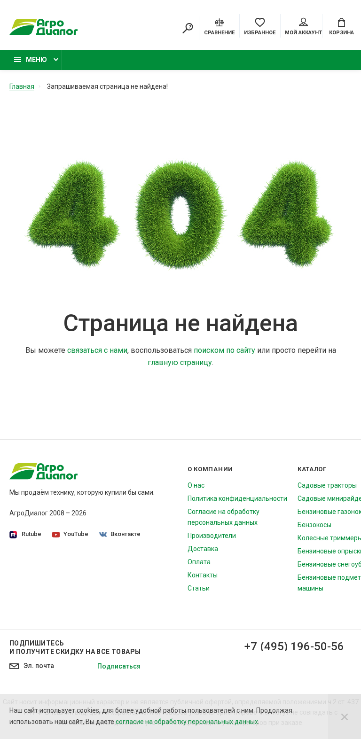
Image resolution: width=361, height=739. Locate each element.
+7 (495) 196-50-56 (294, 646)
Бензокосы (314, 525)
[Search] (187, 28)
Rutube (31, 533)
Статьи (199, 588)
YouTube (75, 533)
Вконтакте (125, 533)
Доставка (203, 548)
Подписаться (119, 666)
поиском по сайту (224, 350)
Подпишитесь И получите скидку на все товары (75, 647)
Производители (212, 535)
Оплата (199, 562)
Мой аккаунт (303, 33)
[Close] (344, 716)
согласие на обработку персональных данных (187, 721)
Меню (36, 59)
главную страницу (180, 362)
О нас (196, 485)
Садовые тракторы (327, 485)
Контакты (203, 575)
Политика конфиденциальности (237, 498)
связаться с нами (97, 350)
